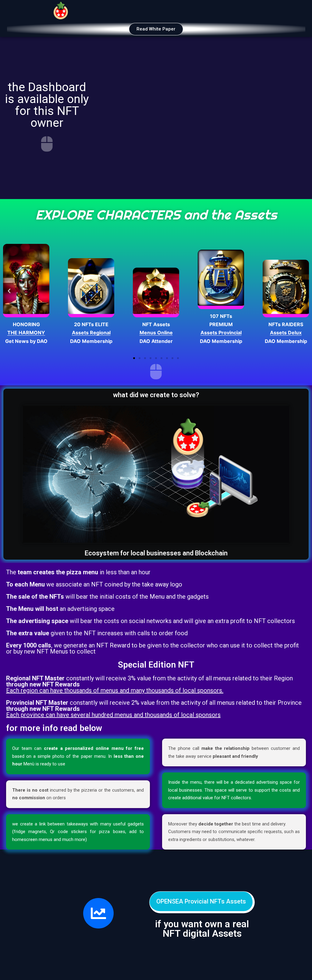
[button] (156, 29)
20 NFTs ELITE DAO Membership (91, 332)
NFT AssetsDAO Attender (156, 332)
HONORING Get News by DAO (26, 332)
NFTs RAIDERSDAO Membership (286, 332)
